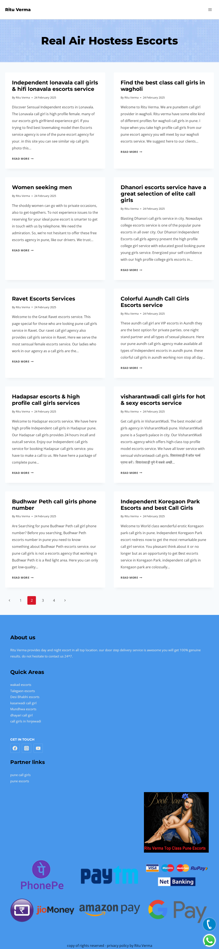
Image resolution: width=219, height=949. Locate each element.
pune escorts (19, 781)
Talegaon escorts (22, 691)
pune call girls (20, 775)
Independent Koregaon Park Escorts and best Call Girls (160, 504)
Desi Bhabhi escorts (24, 697)
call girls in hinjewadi (25, 721)
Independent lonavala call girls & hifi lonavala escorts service (55, 85)
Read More (23, 159)
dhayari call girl (21, 715)
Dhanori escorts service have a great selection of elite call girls (163, 193)
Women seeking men (42, 187)
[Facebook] (15, 748)
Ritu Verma (23, 97)
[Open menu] (210, 9)
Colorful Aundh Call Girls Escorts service (155, 301)
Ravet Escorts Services (43, 298)
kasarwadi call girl (23, 703)
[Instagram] (26, 748)
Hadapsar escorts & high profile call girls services (46, 399)
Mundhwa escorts (23, 709)
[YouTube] (38, 748)
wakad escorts (20, 684)
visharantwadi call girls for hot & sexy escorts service (163, 399)
